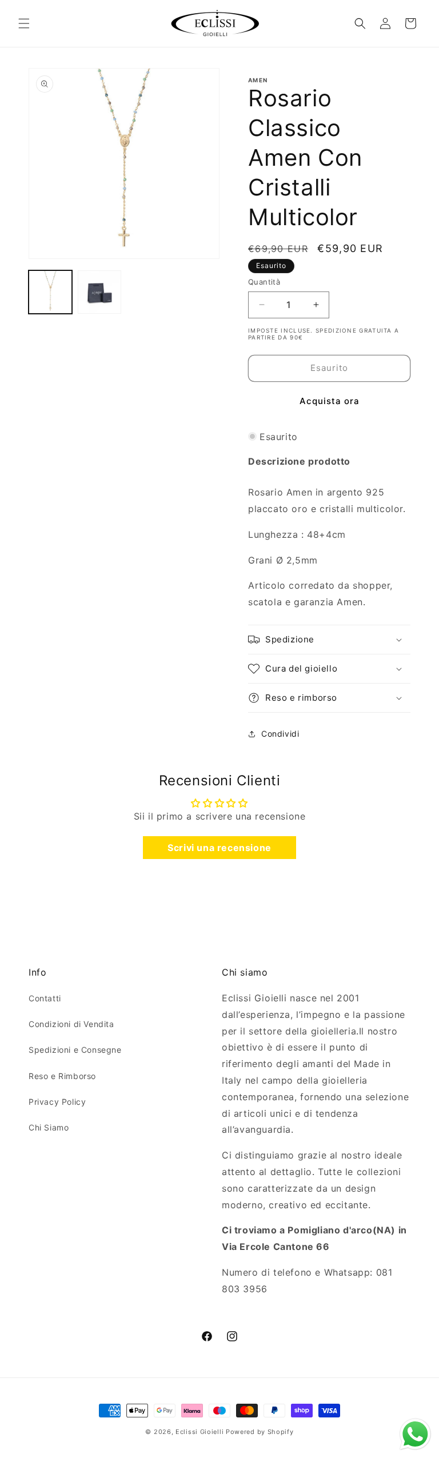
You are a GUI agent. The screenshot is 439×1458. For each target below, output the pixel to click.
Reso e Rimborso (62, 1076)
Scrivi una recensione (219, 847)
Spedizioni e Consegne (75, 1049)
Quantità (264, 281)
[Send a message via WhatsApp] (415, 1434)
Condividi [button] (280, 733)
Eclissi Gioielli (199, 1432)
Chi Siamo (49, 1127)
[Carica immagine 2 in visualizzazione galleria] (99, 292)
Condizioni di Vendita (71, 1024)
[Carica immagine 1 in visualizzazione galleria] (50, 292)
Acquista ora (330, 401)
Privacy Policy (57, 1102)
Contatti (45, 998)
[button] (24, 23)
